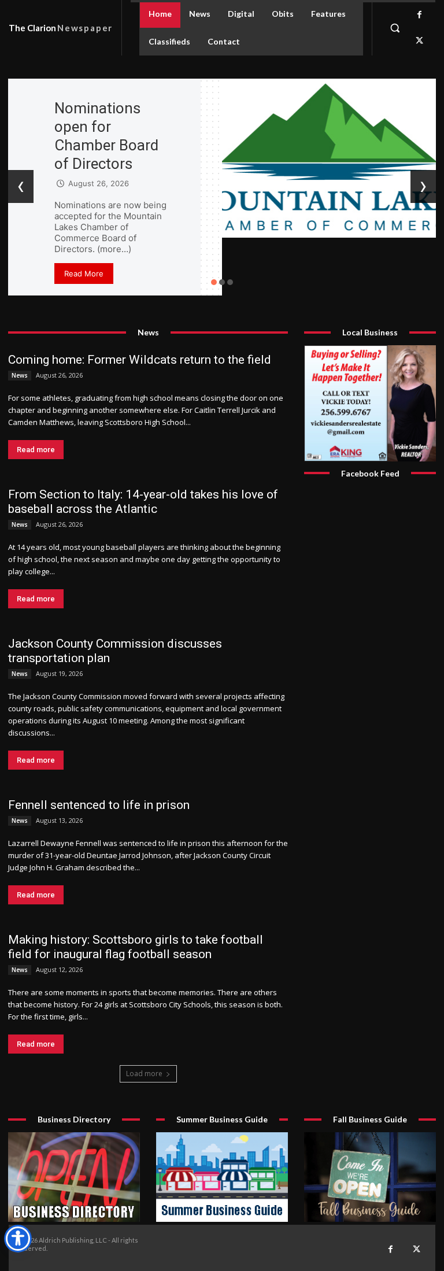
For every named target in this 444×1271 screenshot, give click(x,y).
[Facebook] (419, 15)
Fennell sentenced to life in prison (99, 805)
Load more (144, 1073)
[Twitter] (419, 41)
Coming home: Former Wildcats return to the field (139, 360)
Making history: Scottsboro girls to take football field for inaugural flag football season (135, 947)
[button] (395, 28)
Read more (36, 449)
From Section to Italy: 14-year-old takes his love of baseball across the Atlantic (143, 501)
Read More (83, 273)
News (20, 375)
